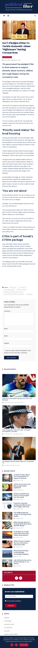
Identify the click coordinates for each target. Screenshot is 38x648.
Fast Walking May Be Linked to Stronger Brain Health (22, 514)
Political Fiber (17, 60)
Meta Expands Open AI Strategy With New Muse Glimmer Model (22, 524)
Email (6, 336)
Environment (8, 628)
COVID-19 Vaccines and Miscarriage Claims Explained (22, 486)
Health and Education (11, 634)
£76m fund (13, 287)
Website (6, 343)
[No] (36, 642)
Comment (7, 311)
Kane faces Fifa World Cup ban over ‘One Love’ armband (17, 399)
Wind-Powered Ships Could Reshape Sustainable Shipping (21, 552)
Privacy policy (24, 645)
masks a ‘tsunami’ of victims (15, 184)
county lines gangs (9, 290)
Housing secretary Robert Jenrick (13, 292)
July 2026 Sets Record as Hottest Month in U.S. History (22, 562)
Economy (7, 631)
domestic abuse (22, 142)
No (16, 645)
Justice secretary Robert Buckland (14, 294)
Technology (7, 621)
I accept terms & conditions (13, 601)
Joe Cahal (16, 465)
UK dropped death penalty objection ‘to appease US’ (18, 462)
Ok (12, 645)
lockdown (8, 97)
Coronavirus (22, 287)
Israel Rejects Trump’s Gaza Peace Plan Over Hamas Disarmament (21, 533)
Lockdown (29, 294)
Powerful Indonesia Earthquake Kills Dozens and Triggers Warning (22, 505)
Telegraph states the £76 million (15, 262)
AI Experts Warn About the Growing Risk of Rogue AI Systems (22, 476)
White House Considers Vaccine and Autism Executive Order (22, 543)
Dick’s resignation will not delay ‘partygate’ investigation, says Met (16, 430)
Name (6, 329)
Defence (6, 618)
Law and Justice (7, 57)
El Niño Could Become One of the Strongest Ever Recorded (21, 495)
